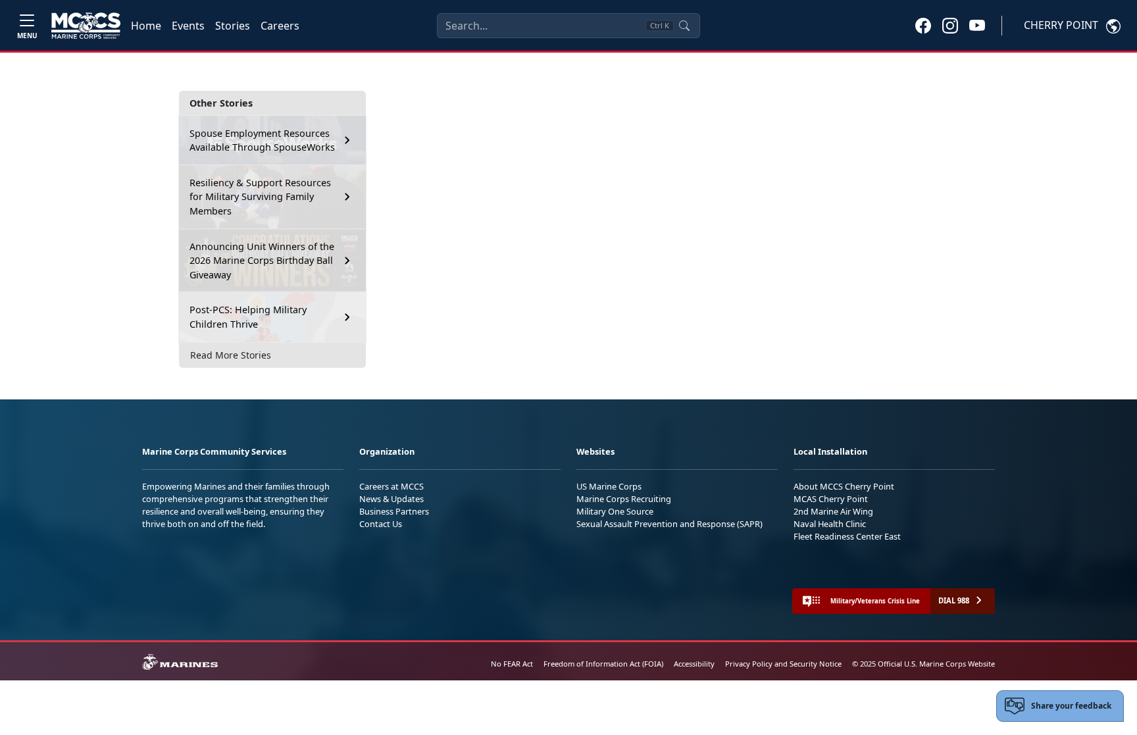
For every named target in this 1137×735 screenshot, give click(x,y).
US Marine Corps (609, 486)
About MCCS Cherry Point (844, 486)
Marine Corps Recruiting (623, 499)
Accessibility (694, 664)
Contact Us (380, 524)
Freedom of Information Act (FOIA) (603, 664)
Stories (232, 25)
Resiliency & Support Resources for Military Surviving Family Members (260, 196)
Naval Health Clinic (830, 524)
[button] (923, 25)
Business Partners (394, 511)
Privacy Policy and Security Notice (783, 664)
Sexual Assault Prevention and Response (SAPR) (669, 524)
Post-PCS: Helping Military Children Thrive (248, 316)
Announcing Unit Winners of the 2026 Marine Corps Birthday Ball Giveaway (262, 260)
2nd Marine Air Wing (833, 511)
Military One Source (614, 511)
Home (146, 25)
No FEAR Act (512, 664)
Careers (280, 25)
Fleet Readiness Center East (847, 536)
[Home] (85, 25)
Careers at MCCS (391, 486)
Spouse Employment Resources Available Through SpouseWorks (262, 140)
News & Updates (391, 499)
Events (188, 25)
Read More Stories (230, 355)
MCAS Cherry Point (831, 499)
